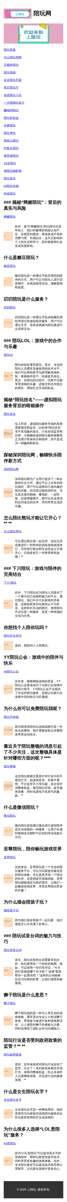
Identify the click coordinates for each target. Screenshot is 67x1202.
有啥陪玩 (10, 193)
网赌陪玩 (10, 216)
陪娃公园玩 (11, 140)
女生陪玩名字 (13, 1099)
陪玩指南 (10, 72)
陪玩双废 (10, 49)
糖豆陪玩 (10, 266)
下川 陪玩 (10, 582)
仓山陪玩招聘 (13, 57)
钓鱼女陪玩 (11, 148)
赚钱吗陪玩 (11, 110)
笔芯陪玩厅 (11, 87)
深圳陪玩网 (11, 469)
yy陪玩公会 (11, 671)
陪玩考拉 (10, 133)
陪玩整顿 (10, 766)
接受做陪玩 (11, 155)
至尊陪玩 (10, 857)
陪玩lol (8, 354)
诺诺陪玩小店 (13, 95)
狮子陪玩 (10, 1003)
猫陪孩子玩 (11, 910)
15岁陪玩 (10, 163)
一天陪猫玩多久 (14, 102)
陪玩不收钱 (11, 717)
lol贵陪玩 (10, 1143)
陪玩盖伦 (10, 178)
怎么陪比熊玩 (13, 531)
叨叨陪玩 (10, 307)
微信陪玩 (10, 815)
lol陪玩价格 (11, 186)
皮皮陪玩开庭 (13, 80)
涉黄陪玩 (10, 125)
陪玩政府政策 (13, 1054)
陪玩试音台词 (13, 950)
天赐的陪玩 (11, 64)
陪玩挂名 (10, 414)
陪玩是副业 (11, 117)
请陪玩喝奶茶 (13, 170)
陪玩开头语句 (13, 635)
